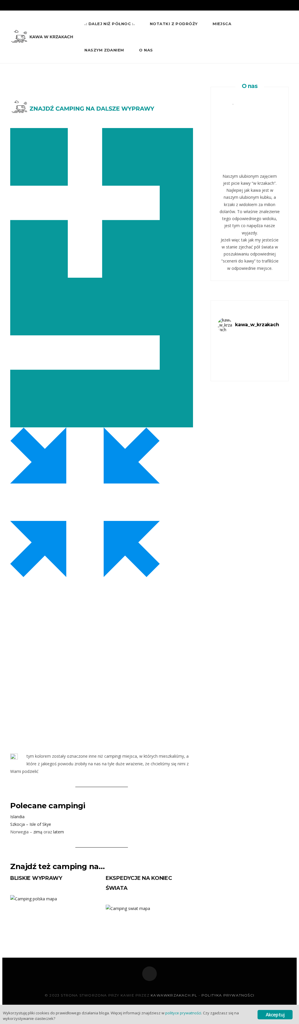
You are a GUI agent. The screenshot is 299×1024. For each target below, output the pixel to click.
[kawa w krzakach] (43, 37)
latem (58, 832)
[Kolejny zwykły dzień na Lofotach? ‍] (271, 352)
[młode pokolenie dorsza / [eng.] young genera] (249, 339)
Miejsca (222, 23)
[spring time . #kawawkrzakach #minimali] (228, 339)
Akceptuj (275, 1014)
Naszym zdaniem (104, 50)
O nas (146, 50)
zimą (37, 832)
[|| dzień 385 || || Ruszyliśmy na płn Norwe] (228, 352)
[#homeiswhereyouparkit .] (271, 339)
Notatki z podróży (174, 23)
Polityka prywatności (227, 995)
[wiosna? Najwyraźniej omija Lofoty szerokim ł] (228, 358)
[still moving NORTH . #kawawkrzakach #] (249, 345)
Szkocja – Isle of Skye (30, 824)
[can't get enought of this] (271, 358)
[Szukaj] (286, 50)
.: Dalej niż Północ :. (109, 23)
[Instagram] (149, 973)
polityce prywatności (183, 1013)
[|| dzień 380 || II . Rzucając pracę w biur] (249, 352)
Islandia (17, 816)
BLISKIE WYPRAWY (36, 878)
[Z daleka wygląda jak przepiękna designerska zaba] (271, 345)
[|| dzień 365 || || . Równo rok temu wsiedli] (249, 358)
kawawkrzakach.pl (174, 995)
